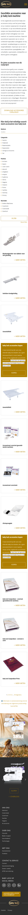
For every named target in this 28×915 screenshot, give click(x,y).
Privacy (10, 910)
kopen (14, 373)
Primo (4, 187)
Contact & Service (10, 861)
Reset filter (24, 222)
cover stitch (5, 166)
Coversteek (5, 208)
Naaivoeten (5, 148)
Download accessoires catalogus (14, 111)
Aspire (4, 164)
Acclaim (4, 161)
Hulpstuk (5, 143)
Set (3, 153)
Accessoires (5, 823)
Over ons (6, 830)
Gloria (4, 179)
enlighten (5, 172)
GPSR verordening (7, 871)
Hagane (4, 182)
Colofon (3, 910)
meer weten (20, 260)
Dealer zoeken (6, 868)
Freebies (4, 853)
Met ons (6, 848)
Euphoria (5, 177)
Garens (4, 140)
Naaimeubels (6, 145)
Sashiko (4, 190)
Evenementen (6, 851)
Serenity (4, 193)
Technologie (5, 841)
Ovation (4, 185)
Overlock (5, 211)
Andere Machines (7, 203)
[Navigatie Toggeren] (25, 4)
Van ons (5, 808)
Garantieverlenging (8, 866)
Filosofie (4, 833)
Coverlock (5, 206)
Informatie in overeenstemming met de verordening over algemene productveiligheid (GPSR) (14, 703)
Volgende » (18, 695)
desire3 (4, 169)
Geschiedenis (6, 838)
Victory (4, 195)
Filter (14, 218)
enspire (4, 174)
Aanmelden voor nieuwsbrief (11, 894)
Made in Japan (6, 836)
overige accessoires (8, 150)
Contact (4, 863)
